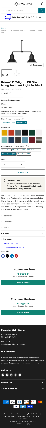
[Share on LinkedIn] (12, 256)
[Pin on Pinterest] (16, 256)
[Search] (41, 10)
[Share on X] (7, 256)
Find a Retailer (23, 419)
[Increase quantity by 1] (22, 165)
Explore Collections (32, 414)
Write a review (23, 282)
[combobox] (19, 10)
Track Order (37, 17)
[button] (7, 73)
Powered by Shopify (23, 424)
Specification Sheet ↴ (12, 243)
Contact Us (29, 17)
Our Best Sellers (9, 416)
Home (3, 28)
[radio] (8, 122)
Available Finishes (24, 416)
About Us (36, 416)
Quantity (4, 159)
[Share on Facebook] (3, 256)
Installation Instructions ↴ (14, 247)
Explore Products (17, 414)
